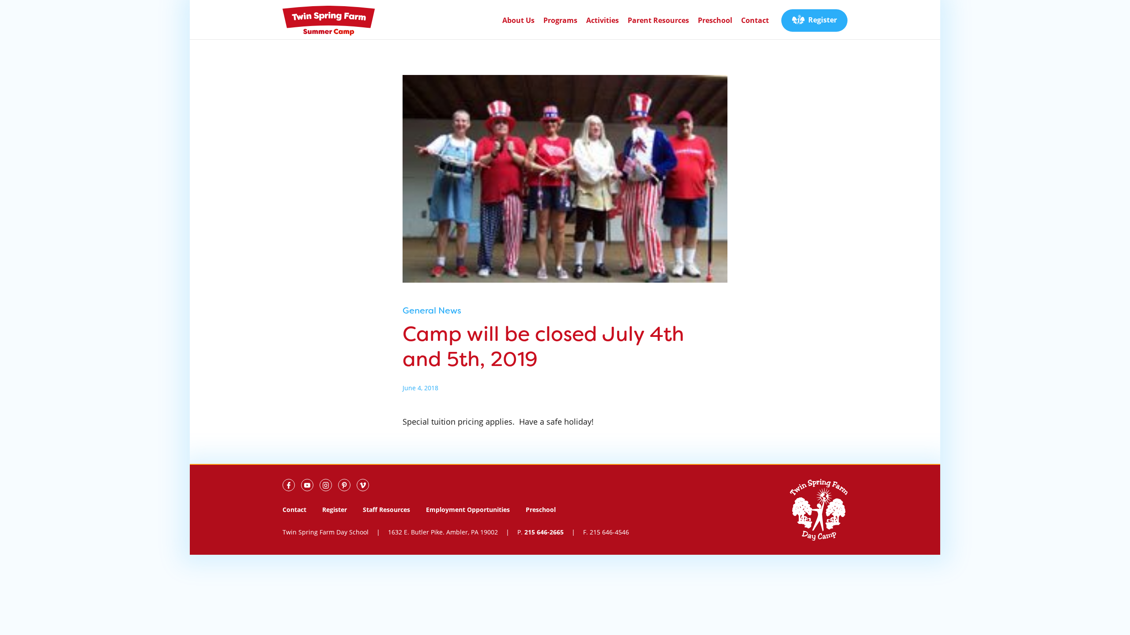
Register (822, 20)
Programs (560, 20)
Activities (602, 20)
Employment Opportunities (468, 509)
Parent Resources (658, 20)
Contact (755, 20)
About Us (518, 20)
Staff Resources (386, 509)
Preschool (715, 20)
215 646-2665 (544, 532)
